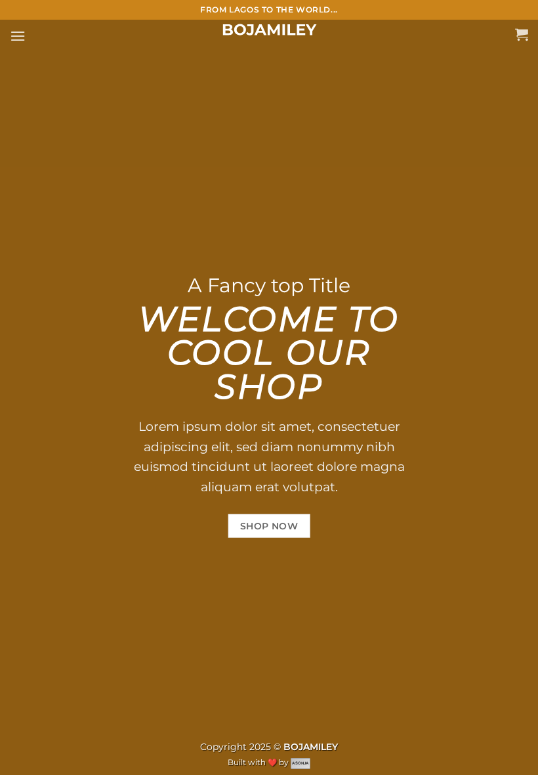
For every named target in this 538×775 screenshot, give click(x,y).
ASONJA (300, 763)
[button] (18, 36)
